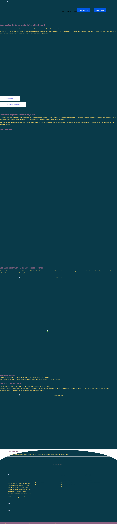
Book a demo (100, 10)
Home (62, 11)
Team (75, 11)
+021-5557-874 (83, 10)
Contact (69, 11)
